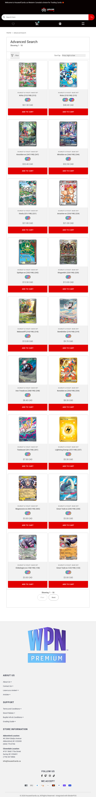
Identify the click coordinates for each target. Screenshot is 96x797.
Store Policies (8, 713)
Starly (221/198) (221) (27, 214)
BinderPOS (72, 796)
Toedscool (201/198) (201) (27, 450)
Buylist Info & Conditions (12, 717)
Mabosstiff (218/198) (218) (27, 332)
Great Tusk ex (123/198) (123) (68, 568)
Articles (6, 695)
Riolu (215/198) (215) (68, 95)
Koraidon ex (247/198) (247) (27, 154)
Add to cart (28, 112)
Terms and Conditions (11, 709)
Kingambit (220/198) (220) (68, 273)
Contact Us (7, 686)
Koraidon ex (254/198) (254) (68, 391)
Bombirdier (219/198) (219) (68, 332)
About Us (6, 682)
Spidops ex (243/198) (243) (27, 273)
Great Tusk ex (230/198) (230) (68, 509)
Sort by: (57, 55)
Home (8, 33)
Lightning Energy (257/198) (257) (68, 450)
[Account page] (60, 24)
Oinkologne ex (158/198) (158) (28, 568)
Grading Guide (8, 721)
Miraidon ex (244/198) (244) (68, 154)
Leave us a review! (10, 690)
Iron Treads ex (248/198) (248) (28, 391)
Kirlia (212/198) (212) (27, 95)
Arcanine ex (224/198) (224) (68, 214)
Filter (17, 55)
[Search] (91, 17)
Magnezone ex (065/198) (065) (28, 509)
